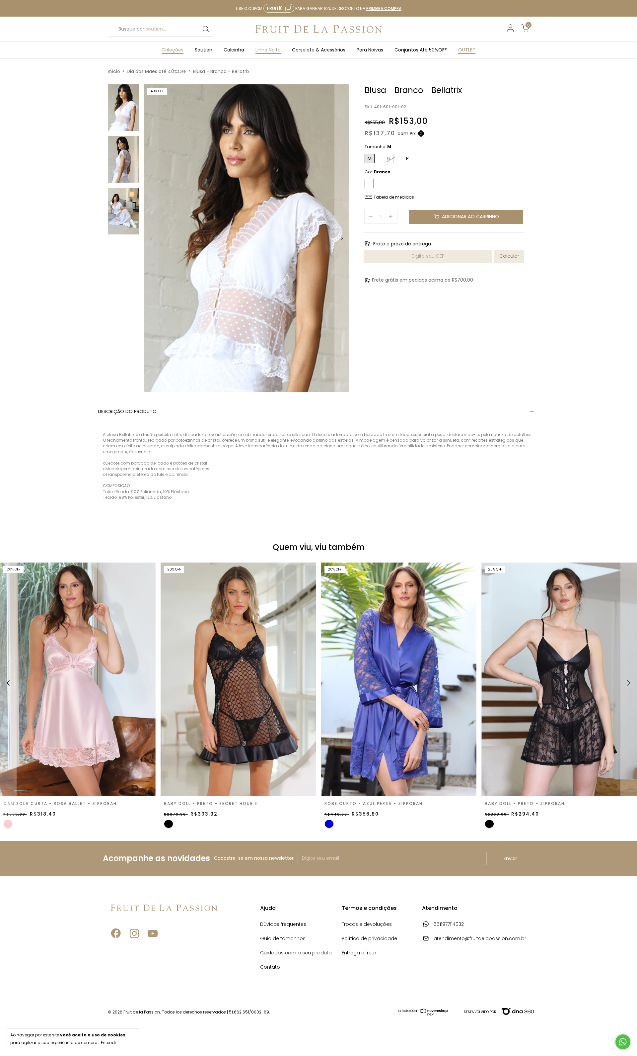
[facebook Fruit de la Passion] (116, 949)
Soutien (203, 49)
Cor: (377, 172)
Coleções (172, 49)
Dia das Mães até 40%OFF (156, 71)
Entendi (108, 1042)
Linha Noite (268, 49)
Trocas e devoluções (367, 924)
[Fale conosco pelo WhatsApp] (622, 1041)
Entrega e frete (359, 953)
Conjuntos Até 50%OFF (420, 49)
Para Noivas (370, 49)
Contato (270, 967)
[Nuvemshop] (423, 1014)
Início (114, 71)
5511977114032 (448, 924)
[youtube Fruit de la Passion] (152, 949)
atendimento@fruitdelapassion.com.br (480, 939)
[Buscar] (205, 29)
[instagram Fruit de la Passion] (134, 949)
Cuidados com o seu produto (296, 953)
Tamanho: (378, 147)
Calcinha (234, 49)
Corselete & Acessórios (318, 49)
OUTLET (466, 49)
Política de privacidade (369, 939)
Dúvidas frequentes (283, 924)
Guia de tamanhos (283, 939)
